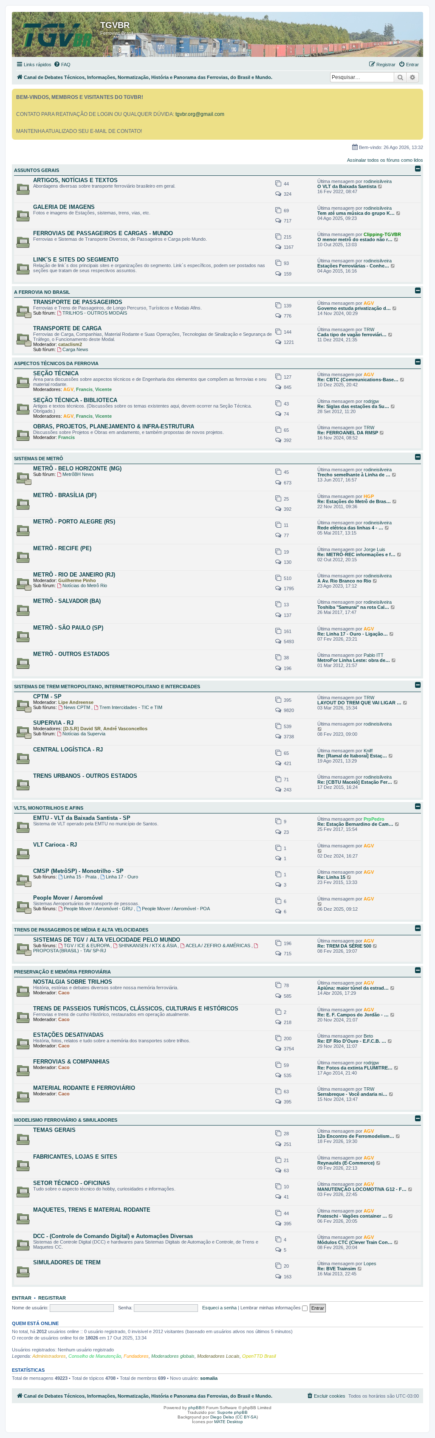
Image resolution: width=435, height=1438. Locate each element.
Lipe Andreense (75, 702)
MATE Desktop (228, 1421)
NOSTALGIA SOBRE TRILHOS (72, 982)
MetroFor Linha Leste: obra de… (353, 660)
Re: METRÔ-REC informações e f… (356, 554)
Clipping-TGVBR (382, 234)
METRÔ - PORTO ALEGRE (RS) (74, 521)
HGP (369, 496)
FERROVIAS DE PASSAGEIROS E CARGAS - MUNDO (103, 233)
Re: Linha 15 (331, 877)
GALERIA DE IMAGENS (64, 207)
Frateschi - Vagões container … (352, 1216)
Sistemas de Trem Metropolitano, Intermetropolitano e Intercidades (107, 686)
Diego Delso (222, 1417)
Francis (84, 389)
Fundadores (136, 1356)
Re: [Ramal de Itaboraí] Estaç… (352, 755)
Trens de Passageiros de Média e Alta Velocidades (81, 929)
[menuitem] (62, 64)
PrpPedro (374, 819)
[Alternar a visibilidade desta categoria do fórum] (418, 168)
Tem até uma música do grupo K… (356, 213)
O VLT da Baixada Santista (346, 186)
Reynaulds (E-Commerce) (346, 1162)
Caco (64, 992)
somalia (209, 1378)
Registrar (52, 1297)
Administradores (49, 1356)
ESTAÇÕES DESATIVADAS (68, 1035)
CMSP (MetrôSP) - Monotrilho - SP (78, 871)
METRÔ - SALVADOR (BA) (67, 601)
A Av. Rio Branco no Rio (344, 580)
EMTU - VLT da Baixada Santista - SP (81, 818)
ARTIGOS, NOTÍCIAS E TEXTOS (75, 180)
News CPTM (77, 707)
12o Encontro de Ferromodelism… (355, 1136)
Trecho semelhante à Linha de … (353, 474)
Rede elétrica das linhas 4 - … (350, 527)
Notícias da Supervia (83, 733)
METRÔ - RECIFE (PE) (62, 548)
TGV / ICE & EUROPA (87, 945)
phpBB (195, 1407)
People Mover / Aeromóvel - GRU (99, 908)
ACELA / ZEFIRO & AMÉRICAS (218, 945)
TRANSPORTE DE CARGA (67, 328)
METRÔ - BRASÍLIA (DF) (64, 495)
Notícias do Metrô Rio (84, 585)
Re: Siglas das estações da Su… (353, 406)
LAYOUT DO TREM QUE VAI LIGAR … (359, 702)
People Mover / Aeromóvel (68, 898)
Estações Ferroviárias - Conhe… (353, 265)
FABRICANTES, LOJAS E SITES (75, 1157)
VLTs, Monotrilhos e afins (48, 807)
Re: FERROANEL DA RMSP (347, 432)
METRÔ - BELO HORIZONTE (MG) (77, 468)
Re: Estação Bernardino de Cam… (355, 824)
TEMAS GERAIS (54, 1130)
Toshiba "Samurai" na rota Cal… (353, 607)
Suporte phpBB (232, 1412)
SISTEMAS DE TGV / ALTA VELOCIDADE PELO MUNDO (106, 940)
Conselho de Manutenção (94, 1356)
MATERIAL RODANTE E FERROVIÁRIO (84, 1088)
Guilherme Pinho (77, 580)
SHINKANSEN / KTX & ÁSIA (148, 945)
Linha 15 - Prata (81, 876)
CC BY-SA (247, 1417)
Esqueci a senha (219, 1307)
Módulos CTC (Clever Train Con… (355, 1242)
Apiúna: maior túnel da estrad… (353, 988)
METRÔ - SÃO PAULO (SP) (68, 628)
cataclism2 (70, 344)
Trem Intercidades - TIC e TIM (130, 707)
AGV (369, 303)
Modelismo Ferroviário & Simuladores (65, 1120)
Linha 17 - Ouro (122, 876)
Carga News (75, 349)
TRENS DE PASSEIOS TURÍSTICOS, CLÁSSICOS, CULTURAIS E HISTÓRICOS (135, 1008)
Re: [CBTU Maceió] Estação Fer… (354, 782)
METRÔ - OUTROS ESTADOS (71, 654)
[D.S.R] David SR (82, 728)
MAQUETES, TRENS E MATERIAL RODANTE (91, 1210)
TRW (369, 329)
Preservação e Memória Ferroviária (62, 971)
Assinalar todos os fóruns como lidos (385, 160)
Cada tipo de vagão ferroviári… (352, 334)
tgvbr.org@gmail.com (199, 114)
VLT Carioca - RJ (55, 844)
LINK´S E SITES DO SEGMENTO (76, 259)
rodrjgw (371, 401)
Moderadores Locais (218, 1356)
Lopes (370, 1263)
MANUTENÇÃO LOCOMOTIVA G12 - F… (362, 1189)
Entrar (21, 1297)
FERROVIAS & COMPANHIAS (71, 1061)
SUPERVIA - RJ (53, 723)
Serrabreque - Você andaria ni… (352, 1094)
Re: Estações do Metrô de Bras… (354, 501)
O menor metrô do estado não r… (355, 239)
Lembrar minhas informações (271, 1307)
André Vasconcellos (125, 728)
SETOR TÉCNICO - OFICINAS (71, 1183)
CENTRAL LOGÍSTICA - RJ (68, 749)
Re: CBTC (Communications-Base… (357, 379)
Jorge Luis (374, 549)
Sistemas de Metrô (38, 458)
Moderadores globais (173, 1356)
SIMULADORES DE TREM (67, 1262)
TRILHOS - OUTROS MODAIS (94, 312)
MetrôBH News (78, 474)
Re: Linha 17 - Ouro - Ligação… (352, 633)
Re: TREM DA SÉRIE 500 (344, 945)
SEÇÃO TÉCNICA (56, 373)
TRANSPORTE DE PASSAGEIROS (77, 302)
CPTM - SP (47, 696)
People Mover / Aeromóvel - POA (176, 908)
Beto (368, 1035)
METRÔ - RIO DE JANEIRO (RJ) (74, 574)
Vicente (103, 389)
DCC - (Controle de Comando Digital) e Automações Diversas (113, 1236)
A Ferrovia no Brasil (42, 292)
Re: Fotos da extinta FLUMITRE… (355, 1067)
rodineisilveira (378, 181)
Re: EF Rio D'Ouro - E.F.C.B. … (351, 1041)
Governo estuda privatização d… (354, 308)
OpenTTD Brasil (259, 1356)
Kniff (368, 750)
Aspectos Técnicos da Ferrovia (56, 363)
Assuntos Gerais (36, 170)
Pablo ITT (374, 655)
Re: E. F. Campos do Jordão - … (353, 1014)
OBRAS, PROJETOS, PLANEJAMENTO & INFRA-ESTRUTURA (113, 426)
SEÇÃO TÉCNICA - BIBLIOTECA (75, 400)
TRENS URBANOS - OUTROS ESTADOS (85, 776)
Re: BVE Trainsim (336, 1268)
